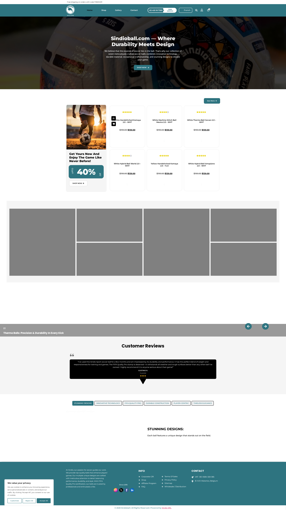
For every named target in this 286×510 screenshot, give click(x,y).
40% (86, 172)
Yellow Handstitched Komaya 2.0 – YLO (164, 165)
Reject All (29, 501)
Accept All (44, 501)
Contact (134, 10)
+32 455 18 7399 (155, 10)
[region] (29, 492)
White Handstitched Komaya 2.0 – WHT (127, 121)
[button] (196, 10)
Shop (103, 10)
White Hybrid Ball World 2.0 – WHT (127, 165)
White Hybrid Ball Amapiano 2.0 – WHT (201, 165)
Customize (14, 501)
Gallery (118, 10)
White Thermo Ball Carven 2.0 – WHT (201, 121)
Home (90, 10)
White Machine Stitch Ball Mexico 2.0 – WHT (164, 121)
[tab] (83, 403)
